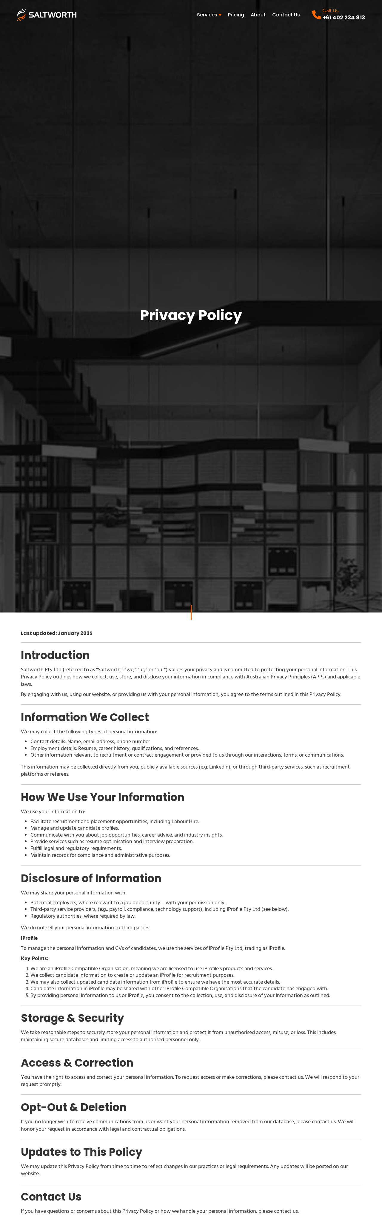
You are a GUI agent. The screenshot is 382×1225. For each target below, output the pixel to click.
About (258, 14)
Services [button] (207, 14)
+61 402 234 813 (344, 17)
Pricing (236, 14)
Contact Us (286, 14)
